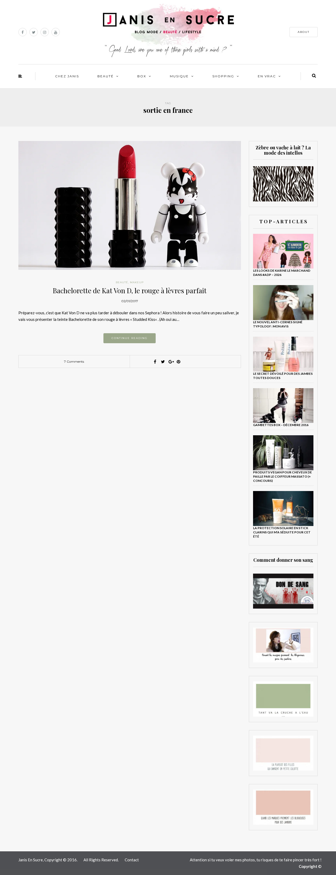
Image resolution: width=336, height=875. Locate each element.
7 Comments (74, 361)
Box (141, 76)
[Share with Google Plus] (171, 362)
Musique (179, 76)
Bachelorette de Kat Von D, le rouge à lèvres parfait (130, 290)
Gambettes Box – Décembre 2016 (280, 425)
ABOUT (303, 32)
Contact (132, 859)
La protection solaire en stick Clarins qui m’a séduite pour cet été (282, 532)
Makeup (137, 282)
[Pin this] (178, 362)
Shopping (223, 76)
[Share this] (155, 362)
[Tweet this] (163, 362)
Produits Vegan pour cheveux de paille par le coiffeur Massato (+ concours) (282, 476)
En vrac (267, 76)
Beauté (105, 76)
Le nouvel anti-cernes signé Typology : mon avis (277, 324)
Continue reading (130, 338)
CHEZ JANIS (67, 76)
